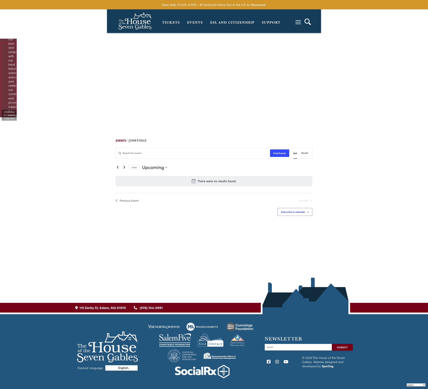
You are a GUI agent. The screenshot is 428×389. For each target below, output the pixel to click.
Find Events (279, 153)
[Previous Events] (118, 167)
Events (195, 22)
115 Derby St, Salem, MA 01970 (102, 307)
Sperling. (328, 366)
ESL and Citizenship (232, 22)
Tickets (171, 22)
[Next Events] (124, 167)
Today (134, 167)
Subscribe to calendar (293, 211)
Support (271, 22)
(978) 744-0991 (151, 307)
